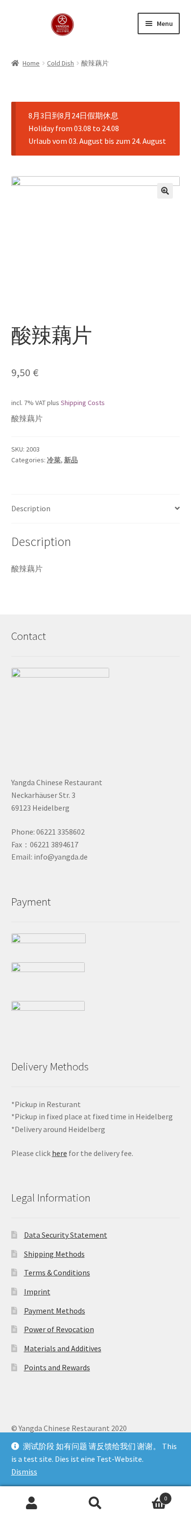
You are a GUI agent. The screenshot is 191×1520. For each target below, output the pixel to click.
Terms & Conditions (57, 1272)
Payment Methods (54, 1311)
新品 (71, 459)
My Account (32, 1503)
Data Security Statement (65, 1235)
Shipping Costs (83, 402)
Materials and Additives (62, 1348)
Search (95, 1503)
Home (31, 63)
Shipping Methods (54, 1254)
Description (30, 508)
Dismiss (24, 1471)
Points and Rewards (57, 1367)
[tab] (95, 509)
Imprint (37, 1291)
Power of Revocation (59, 1329)
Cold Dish (60, 63)
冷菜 (54, 459)
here (59, 1153)
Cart (147, 1495)
